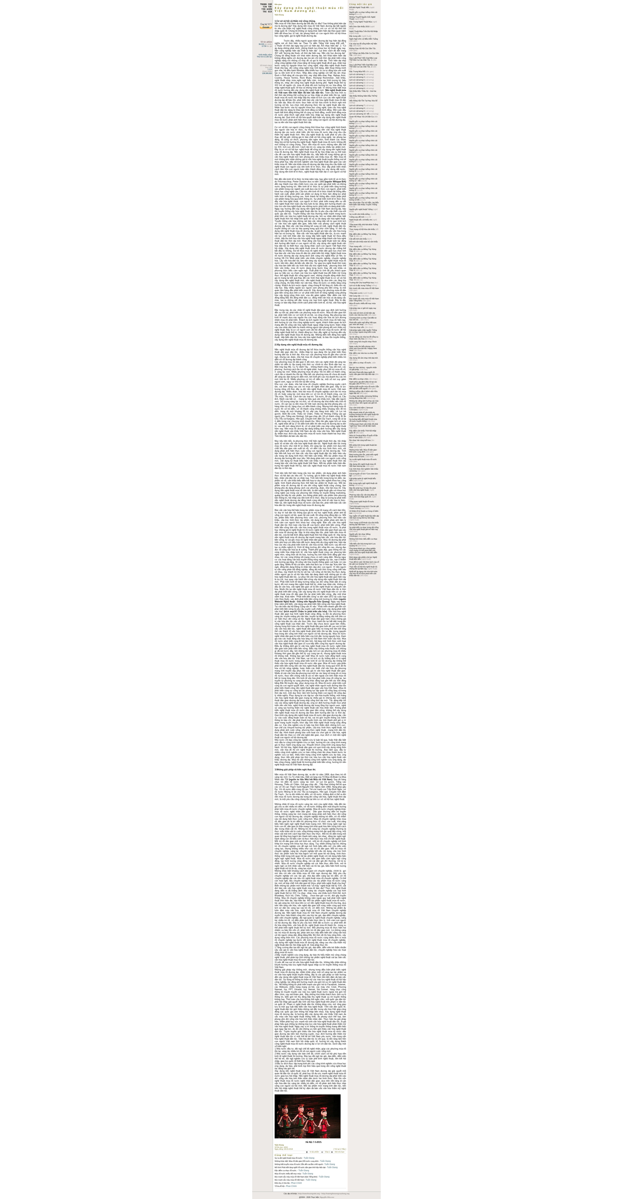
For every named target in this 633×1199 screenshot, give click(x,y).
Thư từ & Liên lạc (264, 57)
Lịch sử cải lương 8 (357, 108)
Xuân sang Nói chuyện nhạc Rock (363, 342)
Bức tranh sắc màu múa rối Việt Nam (289, 1180)
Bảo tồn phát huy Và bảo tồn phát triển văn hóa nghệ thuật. (362, 489)
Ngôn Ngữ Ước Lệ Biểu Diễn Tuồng (363, 39)
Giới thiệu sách (265, 55)
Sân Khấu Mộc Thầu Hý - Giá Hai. (363, 91)
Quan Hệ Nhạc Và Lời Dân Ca (361, 117)
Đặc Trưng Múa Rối (357, 71)
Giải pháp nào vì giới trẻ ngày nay (362, 308)
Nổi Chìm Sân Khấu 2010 (359, 27)
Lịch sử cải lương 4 (357, 77)
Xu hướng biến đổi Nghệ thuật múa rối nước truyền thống (363, 420)
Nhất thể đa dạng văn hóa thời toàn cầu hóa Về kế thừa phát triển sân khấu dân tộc (363, 573)
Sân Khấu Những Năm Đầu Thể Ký (363, 96)
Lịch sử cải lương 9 (357, 111)
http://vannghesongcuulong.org (335, 1194)
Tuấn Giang (309, 1158)
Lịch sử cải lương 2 (357, 85)
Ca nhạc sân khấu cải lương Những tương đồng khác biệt (363, 397)
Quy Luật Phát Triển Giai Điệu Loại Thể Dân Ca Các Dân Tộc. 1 (363, 59)
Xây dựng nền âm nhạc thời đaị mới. (363, 358)
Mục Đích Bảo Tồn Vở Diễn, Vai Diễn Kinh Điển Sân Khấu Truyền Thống (364, 204)
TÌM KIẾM (266, 9)
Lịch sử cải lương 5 (357, 80)
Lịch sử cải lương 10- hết (359, 114)
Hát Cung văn (355, 296)
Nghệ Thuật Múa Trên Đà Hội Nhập (363, 31)
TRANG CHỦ (266, 4)
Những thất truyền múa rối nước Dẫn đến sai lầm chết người (299, 1164)
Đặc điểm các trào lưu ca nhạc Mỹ (363, 353)
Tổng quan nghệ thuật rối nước (361, 501)
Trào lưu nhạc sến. (357, 327)
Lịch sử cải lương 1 (357, 83)
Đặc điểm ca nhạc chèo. (359, 379)
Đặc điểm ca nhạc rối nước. (286, 1170)
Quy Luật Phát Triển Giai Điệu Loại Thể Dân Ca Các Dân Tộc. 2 (363, 66)
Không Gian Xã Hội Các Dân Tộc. (362, 48)
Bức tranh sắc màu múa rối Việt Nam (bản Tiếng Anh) (296, 1177)
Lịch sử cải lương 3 (357, 74)
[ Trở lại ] (337, 1149)
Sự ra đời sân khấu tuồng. (360, 214)
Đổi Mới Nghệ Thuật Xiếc (359, 7)
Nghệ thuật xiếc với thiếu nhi (360, 220)
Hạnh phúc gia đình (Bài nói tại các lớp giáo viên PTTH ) (363, 383)
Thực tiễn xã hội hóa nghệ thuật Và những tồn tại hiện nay (363, 568)
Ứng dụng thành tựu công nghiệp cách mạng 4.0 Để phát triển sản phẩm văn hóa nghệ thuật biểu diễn (363, 550)
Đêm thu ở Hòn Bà (282, 1183)
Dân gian (278, 4)
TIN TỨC (267, 7)
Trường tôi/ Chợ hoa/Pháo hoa (361, 283)
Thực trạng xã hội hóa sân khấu (362, 229)
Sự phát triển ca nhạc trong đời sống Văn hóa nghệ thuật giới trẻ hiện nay (363, 528)
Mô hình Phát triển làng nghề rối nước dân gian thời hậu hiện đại (300, 1167)
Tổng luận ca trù (356, 293)
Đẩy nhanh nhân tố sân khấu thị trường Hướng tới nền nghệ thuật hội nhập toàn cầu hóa (363, 414)
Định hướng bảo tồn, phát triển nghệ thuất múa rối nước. (363, 456)
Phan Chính (296, 1183)
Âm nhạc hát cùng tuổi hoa (360, 440)
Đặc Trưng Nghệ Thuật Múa (360, 22)
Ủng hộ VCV (266, 24)
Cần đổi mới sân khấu (358, 239)
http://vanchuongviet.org (309, 1194)
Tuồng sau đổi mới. (357, 217)
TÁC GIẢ (267, 12)
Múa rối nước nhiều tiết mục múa (288, 1174)
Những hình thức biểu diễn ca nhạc (363, 539)
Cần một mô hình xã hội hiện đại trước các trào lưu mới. (362, 314)
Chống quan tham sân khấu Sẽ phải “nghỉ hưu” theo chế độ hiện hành (363, 425)
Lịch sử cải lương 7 (357, 105)
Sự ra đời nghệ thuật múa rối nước (288, 1158)
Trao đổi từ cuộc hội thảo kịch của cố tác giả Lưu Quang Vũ (364, 563)
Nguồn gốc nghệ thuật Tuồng (361, 209)
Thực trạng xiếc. (356, 246)
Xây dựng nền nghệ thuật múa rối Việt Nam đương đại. (362, 465)
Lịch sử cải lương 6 (357, 88)
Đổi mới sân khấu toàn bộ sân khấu (363, 242)
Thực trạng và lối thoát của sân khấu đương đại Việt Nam (364, 524)
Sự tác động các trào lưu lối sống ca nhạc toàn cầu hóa (363, 338)
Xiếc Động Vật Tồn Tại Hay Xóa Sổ (363, 101)
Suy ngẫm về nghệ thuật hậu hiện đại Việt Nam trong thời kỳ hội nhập (364, 517)
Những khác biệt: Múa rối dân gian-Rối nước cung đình (296, 1161)
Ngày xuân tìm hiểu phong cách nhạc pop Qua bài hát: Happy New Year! (363, 348)
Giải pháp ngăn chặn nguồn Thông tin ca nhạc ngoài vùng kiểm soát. (363, 331)
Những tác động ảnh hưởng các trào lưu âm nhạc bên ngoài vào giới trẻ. (363, 402)
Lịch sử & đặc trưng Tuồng (360, 285)
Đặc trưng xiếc (355, 36)
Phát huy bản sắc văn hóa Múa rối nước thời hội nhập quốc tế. (363, 496)
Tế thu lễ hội (279, 1186)
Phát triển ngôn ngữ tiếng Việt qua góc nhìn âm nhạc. (362, 323)
